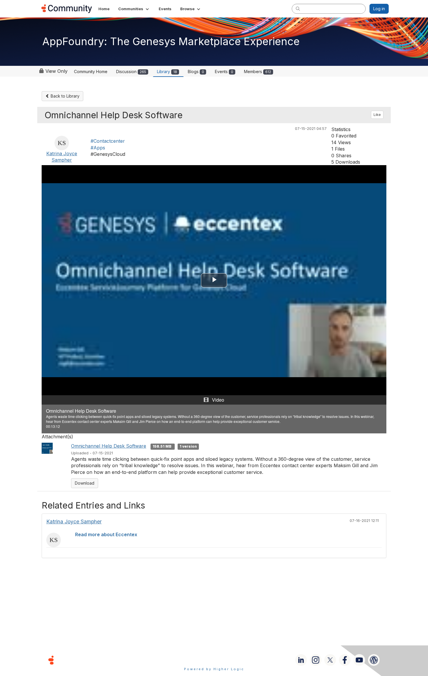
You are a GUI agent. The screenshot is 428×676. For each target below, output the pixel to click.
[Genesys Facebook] (345, 660)
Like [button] (377, 114)
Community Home (90, 71)
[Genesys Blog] (374, 660)
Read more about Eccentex (106, 534)
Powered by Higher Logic (214, 669)
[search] (298, 8)
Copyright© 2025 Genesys (91, 659)
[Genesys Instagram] (315, 660)
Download (84, 483)
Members (257, 71)
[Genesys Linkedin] (301, 660)
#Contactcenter (108, 141)
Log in (379, 8)
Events (224, 71)
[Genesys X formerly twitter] (330, 660)
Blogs (196, 71)
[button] (134, 8)
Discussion (131, 71)
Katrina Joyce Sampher (74, 521)
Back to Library (64, 95)
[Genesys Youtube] (359, 660)
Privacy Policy (232, 659)
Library (167, 71)
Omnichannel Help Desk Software (108, 446)
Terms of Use (193, 659)
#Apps (98, 148)
